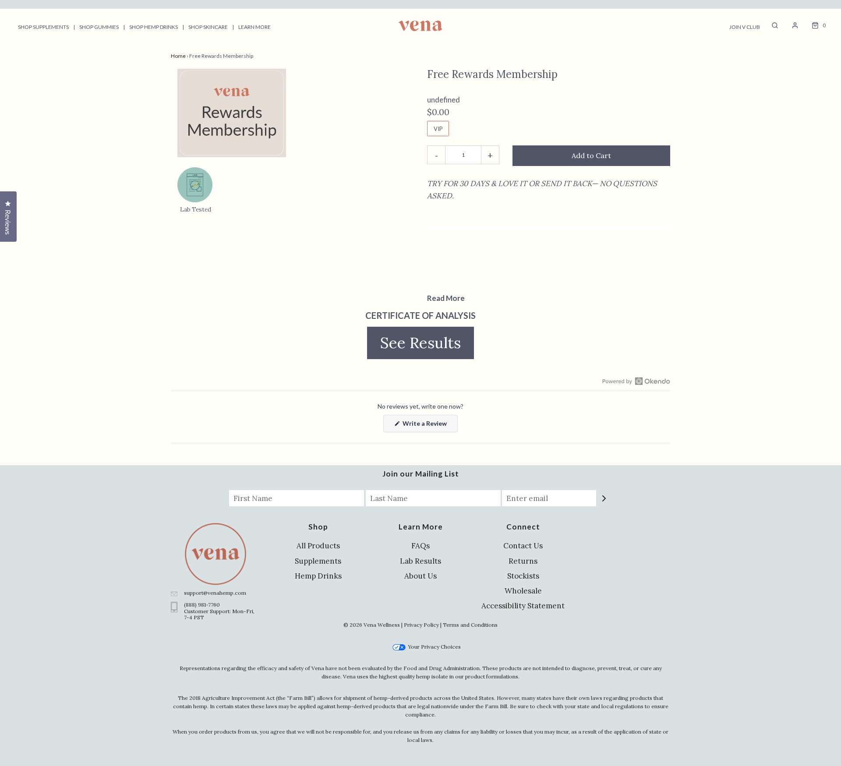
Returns (523, 561)
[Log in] (790, 25)
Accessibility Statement (523, 606)
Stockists (523, 576)
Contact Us (523, 546)
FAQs (420, 546)
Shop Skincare (208, 27)
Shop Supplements (43, 27)
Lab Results (420, 561)
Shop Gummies (99, 27)
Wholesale (523, 591)
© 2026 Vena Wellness (371, 624)
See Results (427, 342)
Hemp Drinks (318, 576)
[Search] (770, 25)
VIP (438, 128)
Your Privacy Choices (433, 646)
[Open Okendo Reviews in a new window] (636, 381)
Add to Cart (591, 155)
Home (178, 56)
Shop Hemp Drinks (153, 27)
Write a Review (426, 425)
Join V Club (744, 27)
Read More (446, 298)
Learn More (254, 27)
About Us (420, 576)
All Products (318, 546)
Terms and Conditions (470, 624)
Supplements (318, 561)
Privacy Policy (421, 624)
